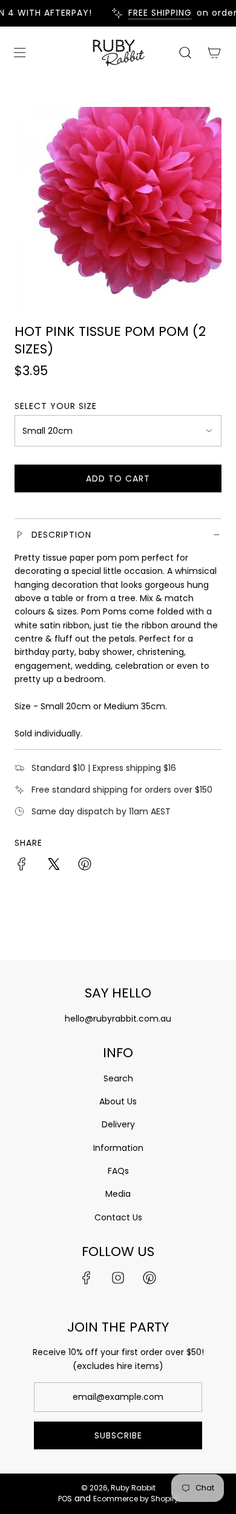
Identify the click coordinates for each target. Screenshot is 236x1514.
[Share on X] (53, 865)
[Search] (185, 52)
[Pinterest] (149, 1277)
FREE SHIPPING (155, 13)
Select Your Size (56, 406)
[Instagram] (118, 1277)
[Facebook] (86, 1277)
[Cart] (214, 52)
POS (65, 1498)
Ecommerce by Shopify (136, 1498)
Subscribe (118, 1435)
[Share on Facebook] (21, 865)
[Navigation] (19, 52)
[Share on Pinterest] (84, 865)
